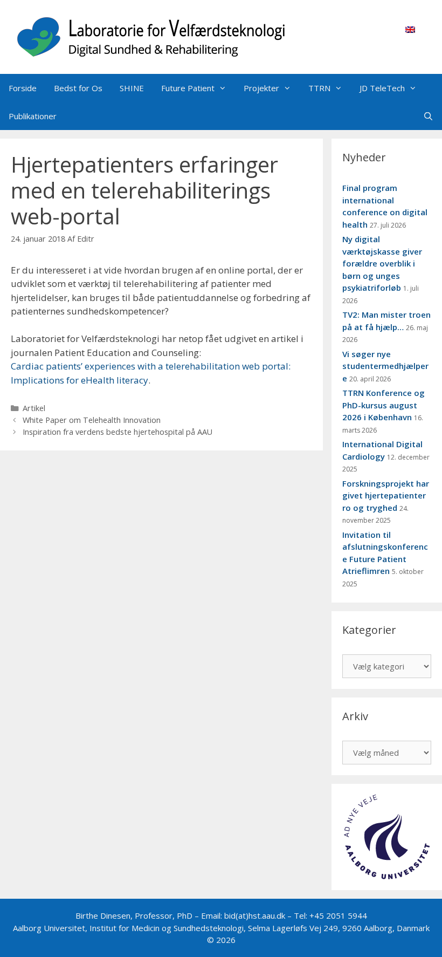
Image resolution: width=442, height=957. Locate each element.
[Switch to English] (410, 29)
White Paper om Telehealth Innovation (92, 420)
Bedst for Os (78, 88)
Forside (23, 88)
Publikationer (33, 116)
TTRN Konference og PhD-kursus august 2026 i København (383, 404)
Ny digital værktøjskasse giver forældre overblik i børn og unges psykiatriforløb (382, 263)
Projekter (261, 88)
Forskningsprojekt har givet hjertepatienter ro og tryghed (385, 495)
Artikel (34, 408)
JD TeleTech (382, 88)
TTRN (319, 88)
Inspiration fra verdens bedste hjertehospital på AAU (117, 432)
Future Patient (188, 88)
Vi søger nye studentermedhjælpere (385, 366)
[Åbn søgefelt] (428, 116)
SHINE (132, 88)
